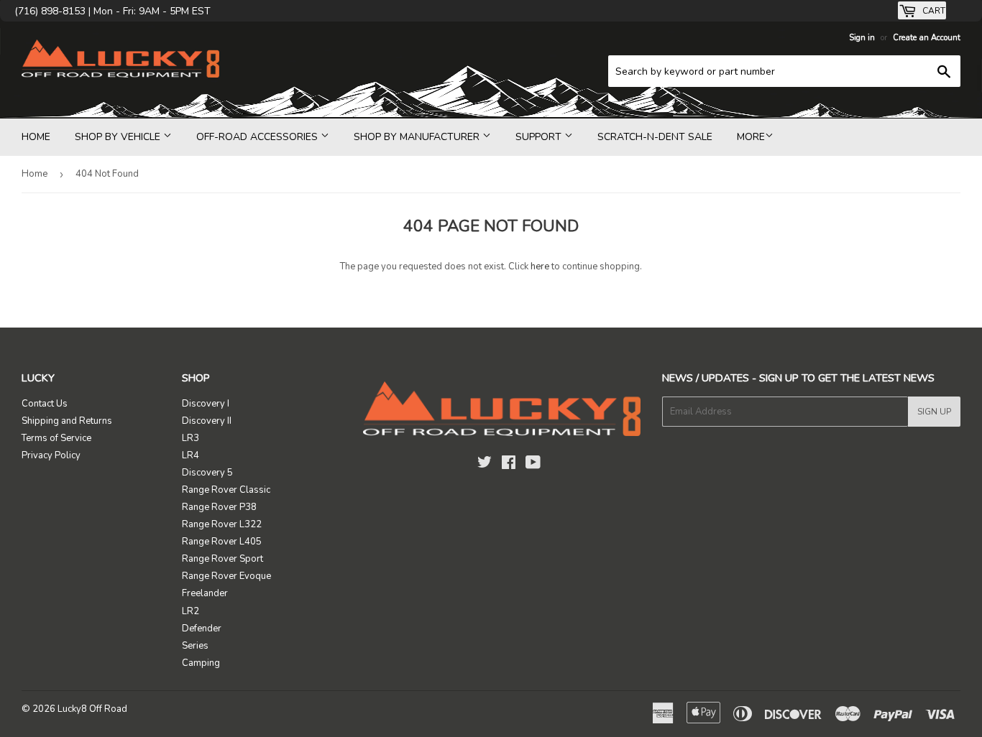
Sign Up (934, 411)
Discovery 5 (207, 472)
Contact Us (45, 403)
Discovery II (206, 420)
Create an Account (926, 37)
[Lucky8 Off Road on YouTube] (533, 464)
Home (36, 137)
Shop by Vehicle (119, 137)
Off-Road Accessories (258, 137)
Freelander (205, 593)
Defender (201, 628)
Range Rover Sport (222, 558)
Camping (201, 663)
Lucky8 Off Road (92, 709)
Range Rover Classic (226, 489)
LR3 (190, 438)
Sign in (862, 37)
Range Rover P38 (219, 507)
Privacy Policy (51, 455)
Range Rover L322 (222, 524)
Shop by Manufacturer (418, 137)
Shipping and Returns (67, 420)
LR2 (190, 611)
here (540, 266)
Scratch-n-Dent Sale (654, 137)
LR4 (190, 455)
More (751, 137)
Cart (932, 11)
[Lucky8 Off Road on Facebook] (508, 464)
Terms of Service (56, 438)
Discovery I (205, 403)
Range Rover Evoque (226, 576)
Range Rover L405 (222, 541)
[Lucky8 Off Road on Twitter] (484, 464)
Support (539, 137)
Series (195, 645)
